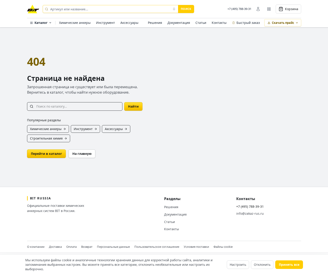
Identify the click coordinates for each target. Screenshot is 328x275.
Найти (133, 106)
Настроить (238, 264)
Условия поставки (196, 247)
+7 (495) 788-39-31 (239, 9)
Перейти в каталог (46, 153)
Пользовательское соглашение (156, 247)
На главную (82, 153)
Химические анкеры (75, 22)
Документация (178, 22)
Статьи (200, 22)
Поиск (186, 9)
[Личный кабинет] (258, 9)
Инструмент (105, 22)
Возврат (86, 247)
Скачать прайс (283, 23)
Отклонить (262, 264)
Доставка (55, 247)
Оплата (71, 247)
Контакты (219, 22)
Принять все (289, 264)
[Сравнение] (269, 9)
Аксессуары (129, 22)
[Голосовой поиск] (174, 9)
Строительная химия (46, 138)
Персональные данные (113, 247)
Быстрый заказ (248, 22)
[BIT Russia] (33, 9)
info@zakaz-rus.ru (250, 213)
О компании (35, 247)
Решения (155, 22)
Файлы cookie (223, 247)
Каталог (41, 22)
